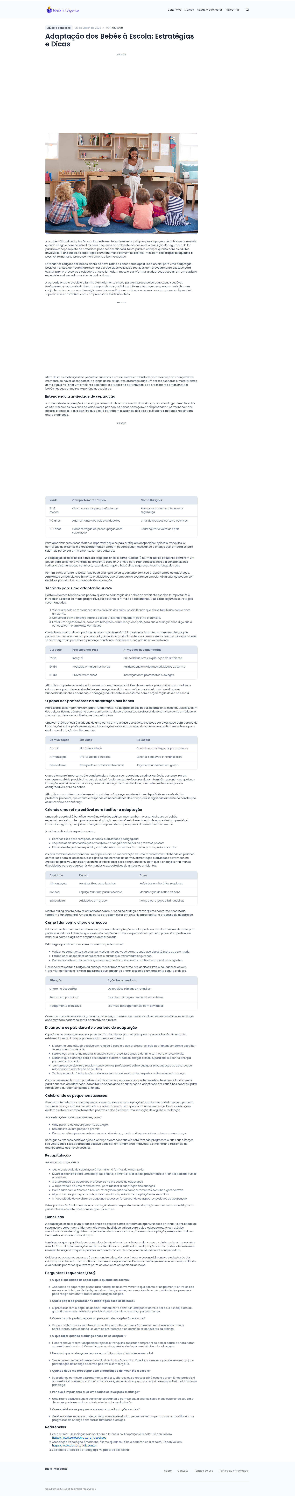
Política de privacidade (233, 1470)
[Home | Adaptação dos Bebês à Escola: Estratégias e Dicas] (69, 9)
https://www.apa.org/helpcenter (74, 1445)
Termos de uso (203, 1470)
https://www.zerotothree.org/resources (79, 1438)
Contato (182, 1470)
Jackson (117, 28)
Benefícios (174, 9)
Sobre (168, 1470)
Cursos (189, 9)
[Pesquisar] (247, 10)
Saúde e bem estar (209, 9)
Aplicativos (233, 9)
